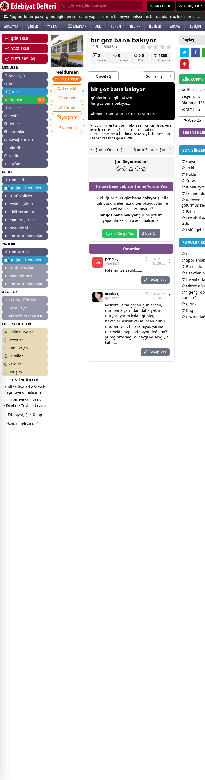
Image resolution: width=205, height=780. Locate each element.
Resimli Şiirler (21, 203)
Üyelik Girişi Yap (120, 233)
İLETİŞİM (195, 26)
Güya (190, 161)
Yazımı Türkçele (22, 299)
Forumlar (17, 131)
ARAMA (175, 26)
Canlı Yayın (18, 347)
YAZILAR (52, 26)
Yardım (15, 364)
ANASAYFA (11, 26)
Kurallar (16, 356)
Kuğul (191, 310)
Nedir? (14, 155)
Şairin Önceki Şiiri (110, 149)
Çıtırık (190, 303)
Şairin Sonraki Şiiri (151, 149)
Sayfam (15, 163)
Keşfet (14, 115)
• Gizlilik (35, 400)
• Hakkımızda (18, 400)
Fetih (190, 211)
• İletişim (39, 405)
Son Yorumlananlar (26, 235)
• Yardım (25, 405)
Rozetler (16, 339)
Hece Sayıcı (19, 307)
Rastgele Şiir (20, 227)
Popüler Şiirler (21, 219)
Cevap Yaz (157, 279)
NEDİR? (135, 26)
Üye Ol (150, 233)
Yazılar (14, 107)
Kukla (190, 174)
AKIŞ (98, 26)
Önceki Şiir (105, 76)
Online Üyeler (21, 331)
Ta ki (189, 167)
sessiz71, (113, 296)
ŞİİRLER (32, 26)
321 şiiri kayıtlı (69, 79)
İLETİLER (155, 26)
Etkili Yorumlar (21, 211)
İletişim (15, 372)
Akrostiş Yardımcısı (25, 315)
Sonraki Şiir (156, 76)
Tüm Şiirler (18, 179)
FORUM (116, 26)
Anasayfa (17, 75)
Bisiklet (192, 253)
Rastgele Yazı (20, 275)
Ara (12, 83)
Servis (191, 180)
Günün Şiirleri (21, 195)
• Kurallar (11, 405)
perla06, (112, 261)
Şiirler (14, 91)
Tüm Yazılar (19, 251)
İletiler (14, 123)
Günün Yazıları (22, 267)
